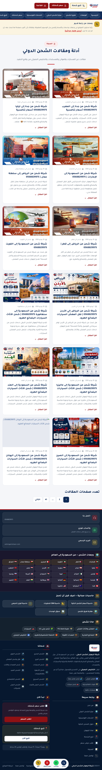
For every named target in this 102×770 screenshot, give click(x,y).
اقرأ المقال (92, 128)
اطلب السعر (26, 719)
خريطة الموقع (7, 766)
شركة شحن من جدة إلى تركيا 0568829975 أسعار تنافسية (31, 108)
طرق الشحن (71, 15)
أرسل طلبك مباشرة (73, 31)
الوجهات (83, 15)
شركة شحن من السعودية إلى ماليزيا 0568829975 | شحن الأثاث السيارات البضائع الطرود (76, 389)
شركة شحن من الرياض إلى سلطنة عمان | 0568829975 (28, 175)
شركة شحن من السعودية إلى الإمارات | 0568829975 (80, 175)
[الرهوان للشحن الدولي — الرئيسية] (94, 5)
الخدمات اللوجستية (34, 15)
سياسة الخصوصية (33, 766)
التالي (37, 500)
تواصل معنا (19, 766)
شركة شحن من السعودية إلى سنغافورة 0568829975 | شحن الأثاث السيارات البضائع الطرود (26, 314)
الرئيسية (94, 15)
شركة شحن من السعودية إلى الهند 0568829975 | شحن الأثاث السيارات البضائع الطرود (27, 389)
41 (46, 500)
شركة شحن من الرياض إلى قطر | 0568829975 (79, 246)
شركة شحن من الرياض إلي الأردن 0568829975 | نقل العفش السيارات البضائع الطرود (77, 314)
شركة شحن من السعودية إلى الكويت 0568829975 (26, 246)
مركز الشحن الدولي (54, 15)
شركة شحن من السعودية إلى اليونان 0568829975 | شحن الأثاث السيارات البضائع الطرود (26, 459)
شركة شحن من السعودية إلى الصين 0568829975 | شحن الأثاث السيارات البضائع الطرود (76, 459)
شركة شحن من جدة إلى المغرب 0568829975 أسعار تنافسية (79, 108)
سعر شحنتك (57, 6)
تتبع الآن (26, 739)
